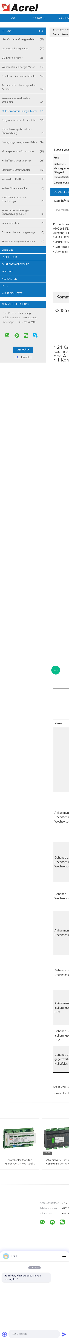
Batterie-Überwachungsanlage (23, 232)
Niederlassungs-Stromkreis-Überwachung (23, 131)
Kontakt (7, 271)
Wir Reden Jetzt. (12, 293)
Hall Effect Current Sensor (23, 161)
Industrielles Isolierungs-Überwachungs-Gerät (23, 212)
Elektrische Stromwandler (23, 170)
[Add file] (4, 1334)
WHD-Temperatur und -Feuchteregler (23, 199)
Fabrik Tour (9, 257)
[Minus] (64, 1256)
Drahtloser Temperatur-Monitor (23, 76)
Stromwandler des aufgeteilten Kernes (23, 87)
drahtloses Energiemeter (23, 48)
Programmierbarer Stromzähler (23, 120)
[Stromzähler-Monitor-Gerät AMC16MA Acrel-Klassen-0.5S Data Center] (19, 1138)
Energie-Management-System (23, 241)
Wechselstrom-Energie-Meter (23, 67)
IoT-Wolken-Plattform (23, 179)
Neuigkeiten (9, 279)
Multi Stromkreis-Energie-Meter (23, 111)
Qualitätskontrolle (15, 264)
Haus (13, 18)
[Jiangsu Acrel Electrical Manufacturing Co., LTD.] (7, 335)
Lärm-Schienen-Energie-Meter (23, 39)
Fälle (5, 286)
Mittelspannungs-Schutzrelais (23, 151)
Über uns (7, 250)
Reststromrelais (23, 223)
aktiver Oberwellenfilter (23, 188)
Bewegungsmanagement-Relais (23, 142)
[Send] (64, 1334)
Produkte (39, 18)
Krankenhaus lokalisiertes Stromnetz (23, 100)
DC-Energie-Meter (23, 58)
